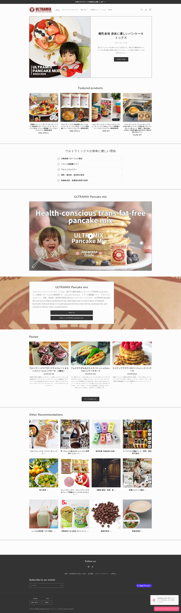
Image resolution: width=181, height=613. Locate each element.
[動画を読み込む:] (90, 236)
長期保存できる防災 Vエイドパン (73, 531)
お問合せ (113, 573)
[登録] (61, 585)
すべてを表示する (90, 399)
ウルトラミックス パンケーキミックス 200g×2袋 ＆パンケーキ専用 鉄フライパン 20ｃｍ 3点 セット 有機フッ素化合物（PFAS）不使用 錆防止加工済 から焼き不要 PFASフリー (137, 128)
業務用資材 (136, 531)
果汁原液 (42, 490)
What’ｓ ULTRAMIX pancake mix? (72, 318)
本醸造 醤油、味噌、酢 (105, 490)
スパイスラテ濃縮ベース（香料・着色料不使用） (137, 452)
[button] (84, 10)
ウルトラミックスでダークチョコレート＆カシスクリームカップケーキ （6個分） (49, 369)
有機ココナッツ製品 (136, 490)
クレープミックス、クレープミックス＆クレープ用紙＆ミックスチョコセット (75, 492)
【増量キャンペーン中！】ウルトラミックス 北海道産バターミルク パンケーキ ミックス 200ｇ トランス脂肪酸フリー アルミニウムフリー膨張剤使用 (44, 127)
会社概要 (90, 573)
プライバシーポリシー (102, 573)
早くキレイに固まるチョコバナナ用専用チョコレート (75, 452)
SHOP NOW (121, 59)
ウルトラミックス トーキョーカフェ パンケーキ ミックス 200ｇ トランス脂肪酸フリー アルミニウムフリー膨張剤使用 (106, 126)
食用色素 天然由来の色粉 (105, 451)
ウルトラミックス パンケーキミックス (43, 452)
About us (72, 312)
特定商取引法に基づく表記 (77, 573)
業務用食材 (105, 531)
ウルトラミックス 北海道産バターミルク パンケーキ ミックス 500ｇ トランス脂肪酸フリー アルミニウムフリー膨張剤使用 (75, 126)
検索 (66, 573)
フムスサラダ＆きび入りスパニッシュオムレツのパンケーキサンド (90, 369)
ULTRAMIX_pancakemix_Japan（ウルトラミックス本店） (48, 609)
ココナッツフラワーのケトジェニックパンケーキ (132, 369)
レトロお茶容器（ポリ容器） (43, 531)
